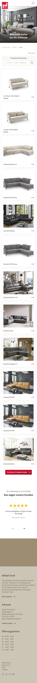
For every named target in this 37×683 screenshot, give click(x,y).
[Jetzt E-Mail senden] (13, 674)
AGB (3, 667)
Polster (14, 47)
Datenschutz (6, 663)
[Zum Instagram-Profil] (3, 674)
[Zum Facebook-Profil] (6, 674)
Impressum (6, 665)
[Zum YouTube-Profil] (10, 674)
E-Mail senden (7, 623)
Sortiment (7, 47)
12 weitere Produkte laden (17, 472)
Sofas (20, 47)
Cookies (5, 670)
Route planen (7, 597)
